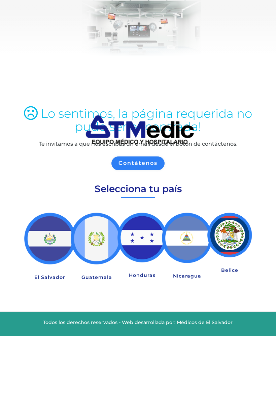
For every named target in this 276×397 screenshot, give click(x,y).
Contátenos (138, 163)
